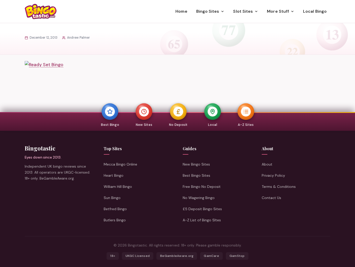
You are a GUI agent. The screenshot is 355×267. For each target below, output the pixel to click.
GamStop (237, 256)
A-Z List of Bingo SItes (202, 220)
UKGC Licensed (138, 256)
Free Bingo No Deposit (202, 186)
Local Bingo (315, 11)
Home (181, 11)
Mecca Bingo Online (120, 164)
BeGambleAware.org (176, 256)
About (267, 164)
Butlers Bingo (115, 220)
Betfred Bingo (115, 209)
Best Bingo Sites (196, 175)
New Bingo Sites (196, 164)
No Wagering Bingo (199, 197)
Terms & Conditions (279, 186)
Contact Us (271, 197)
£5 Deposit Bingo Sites (202, 209)
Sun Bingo (112, 197)
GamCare (211, 256)
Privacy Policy (273, 175)
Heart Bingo (113, 175)
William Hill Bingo (118, 186)
